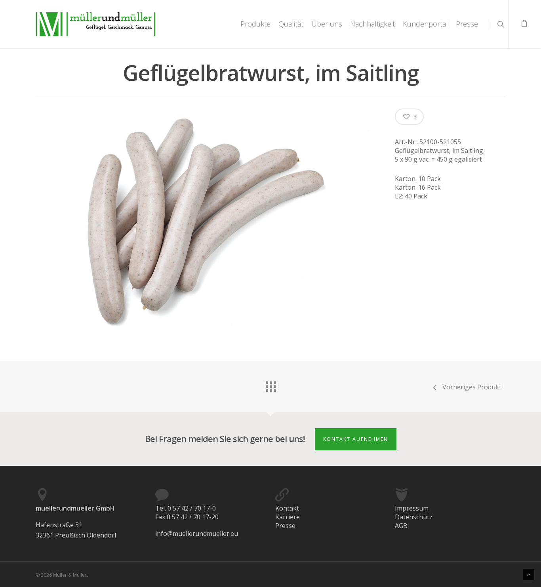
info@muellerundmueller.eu (196, 533)
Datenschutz (413, 517)
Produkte (255, 24)
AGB (401, 525)
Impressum (412, 508)
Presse (467, 24)
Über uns (326, 24)
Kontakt (287, 508)
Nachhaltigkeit (372, 24)
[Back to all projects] (270, 385)
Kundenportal (425, 24)
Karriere (287, 517)
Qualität (290, 24)
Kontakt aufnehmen (355, 439)
